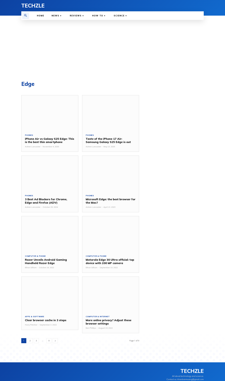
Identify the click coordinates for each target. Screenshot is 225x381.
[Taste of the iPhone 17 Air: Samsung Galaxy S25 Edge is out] (110, 112)
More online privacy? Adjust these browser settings (108, 321)
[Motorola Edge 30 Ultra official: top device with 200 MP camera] (110, 233)
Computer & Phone (35, 256)
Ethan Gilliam (31, 267)
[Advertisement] (112, 50)
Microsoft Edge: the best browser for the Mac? (110, 200)
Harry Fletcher (31, 325)
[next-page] (55, 340)
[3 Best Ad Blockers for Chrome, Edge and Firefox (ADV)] (50, 173)
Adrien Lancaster (32, 146)
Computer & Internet (98, 316)
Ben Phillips (91, 328)
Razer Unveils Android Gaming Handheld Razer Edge (46, 261)
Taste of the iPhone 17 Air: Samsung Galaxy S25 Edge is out (108, 140)
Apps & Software (34, 316)
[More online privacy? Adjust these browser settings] (110, 294)
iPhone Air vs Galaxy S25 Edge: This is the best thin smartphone (49, 140)
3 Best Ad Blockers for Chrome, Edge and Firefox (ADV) (46, 200)
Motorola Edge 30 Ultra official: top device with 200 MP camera (110, 261)
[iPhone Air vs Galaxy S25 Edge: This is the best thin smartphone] (50, 112)
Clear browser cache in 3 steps (45, 320)
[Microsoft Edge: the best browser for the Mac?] (110, 173)
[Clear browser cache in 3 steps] (50, 294)
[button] (25, 15)
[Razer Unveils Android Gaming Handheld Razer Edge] (50, 233)
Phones (29, 135)
